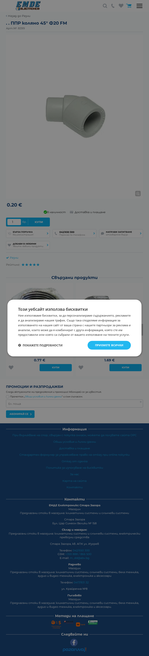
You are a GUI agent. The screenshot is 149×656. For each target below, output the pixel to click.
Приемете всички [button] (109, 345)
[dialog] (74, 328)
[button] (40, 345)
